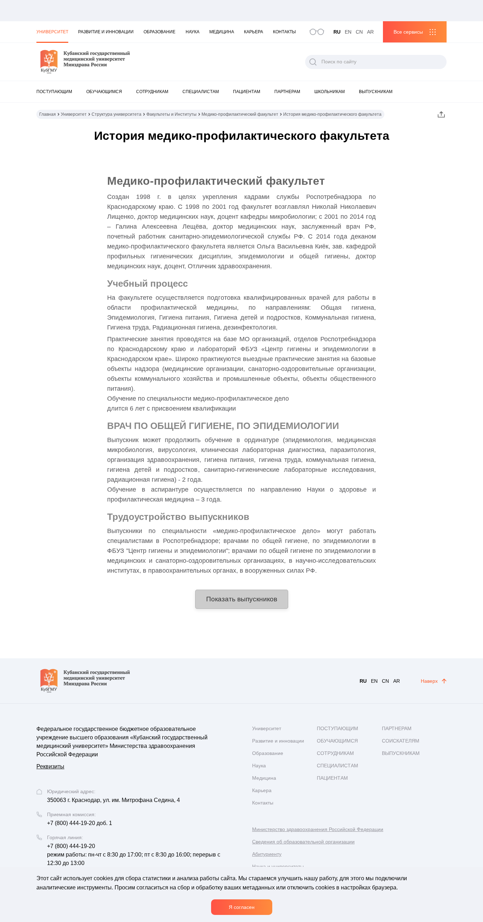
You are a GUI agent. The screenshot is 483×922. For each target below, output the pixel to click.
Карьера (253, 31)
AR (370, 32)
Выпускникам (375, 91)
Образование (159, 31)
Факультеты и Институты (171, 114)
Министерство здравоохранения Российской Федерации (317, 829)
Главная (47, 114)
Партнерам (287, 91)
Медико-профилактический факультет (240, 114)
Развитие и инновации (106, 31)
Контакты (284, 31)
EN (348, 32)
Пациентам (246, 91)
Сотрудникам (152, 91)
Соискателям (400, 741)
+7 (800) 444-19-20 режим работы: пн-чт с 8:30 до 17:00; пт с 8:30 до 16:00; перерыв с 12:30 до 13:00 (133, 854)
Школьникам (329, 91)
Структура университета (116, 114)
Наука (192, 31)
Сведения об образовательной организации (303, 841)
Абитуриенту (266, 854)
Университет (52, 31)
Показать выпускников (241, 599)
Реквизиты (50, 766)
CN (359, 32)
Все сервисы (408, 32)
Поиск (313, 62)
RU (337, 32)
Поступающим (54, 91)
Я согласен (242, 907)
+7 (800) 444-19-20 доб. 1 (79, 823)
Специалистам (200, 91)
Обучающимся (104, 91)
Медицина (221, 31)
